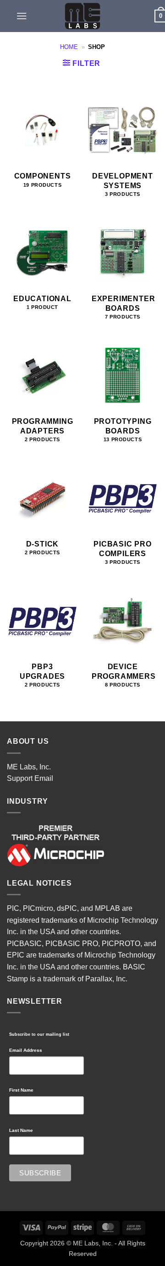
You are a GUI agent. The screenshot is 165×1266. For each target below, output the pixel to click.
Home (69, 46)
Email (43, 778)
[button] (21, 16)
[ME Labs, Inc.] (82, 16)
